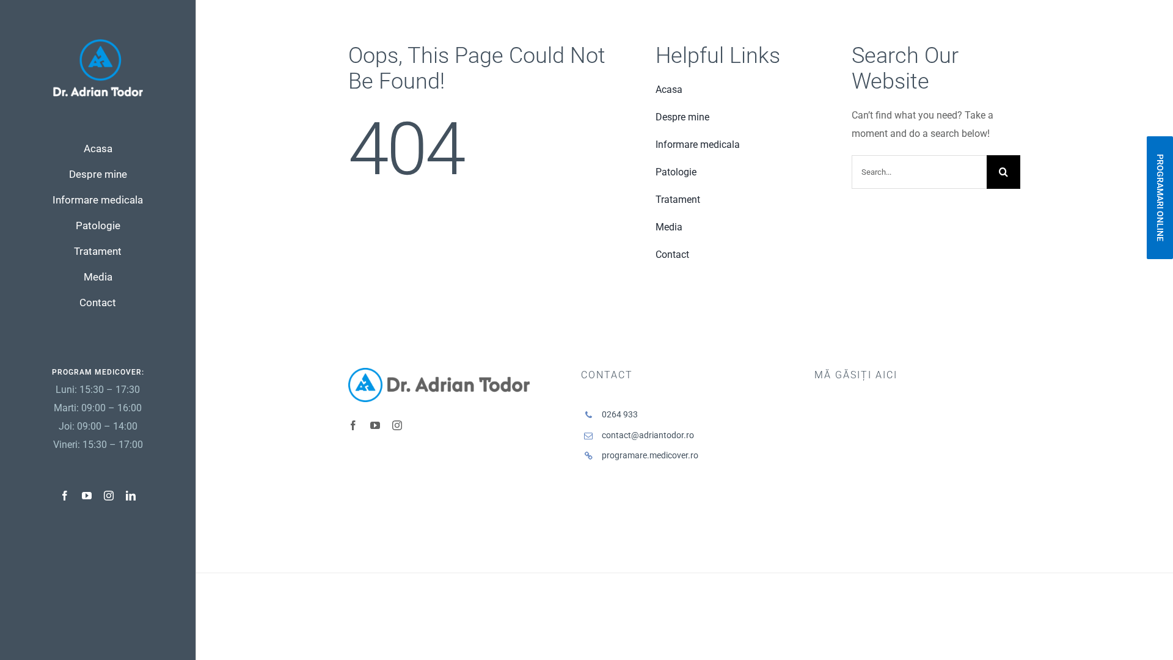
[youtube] (87, 496)
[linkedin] (131, 496)
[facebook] (65, 496)
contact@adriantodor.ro (648, 435)
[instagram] (109, 496)
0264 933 (620, 414)
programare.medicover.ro (650, 455)
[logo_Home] (98, 44)
